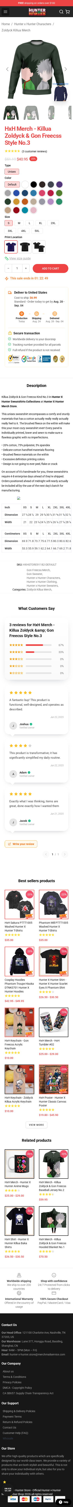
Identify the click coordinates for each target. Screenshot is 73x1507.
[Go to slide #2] (31, 113)
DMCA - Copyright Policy (17, 1387)
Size (7, 216)
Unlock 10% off (7, 1490)
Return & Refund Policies (17, 1422)
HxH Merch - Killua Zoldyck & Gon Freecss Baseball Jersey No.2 (52, 1186)
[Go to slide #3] (51, 113)
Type (8, 165)
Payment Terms (12, 1416)
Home (6, 24)
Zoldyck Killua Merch (16, 30)
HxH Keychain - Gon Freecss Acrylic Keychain (17, 1044)
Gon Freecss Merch (38, 570)
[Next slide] (65, 69)
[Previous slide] (8, 69)
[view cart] (67, 11)
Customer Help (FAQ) (15, 1433)
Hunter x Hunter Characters (32, 24)
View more (36, 1125)
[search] (61, 11)
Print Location (13, 237)
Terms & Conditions (14, 1376)
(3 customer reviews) (34, 151)
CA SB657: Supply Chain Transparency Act (28, 1393)
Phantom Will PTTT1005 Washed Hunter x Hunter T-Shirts (53, 926)
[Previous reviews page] (45, 854)
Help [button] (66, 1502)
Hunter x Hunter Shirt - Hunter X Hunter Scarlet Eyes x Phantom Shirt (53, 983)
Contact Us (9, 1427)
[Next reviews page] (64, 854)
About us (8, 1371)
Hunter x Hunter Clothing (42, 581)
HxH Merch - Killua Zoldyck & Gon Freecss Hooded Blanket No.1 (52, 1243)
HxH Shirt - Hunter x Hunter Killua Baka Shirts (17, 1243)
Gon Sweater (34, 574)
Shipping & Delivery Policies (19, 1411)
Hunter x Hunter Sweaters (42, 585)
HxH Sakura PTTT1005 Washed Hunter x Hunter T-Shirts (18, 926)
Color (8, 177)
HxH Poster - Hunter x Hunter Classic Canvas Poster (52, 1101)
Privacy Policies (12, 1382)
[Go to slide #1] (11, 113)
